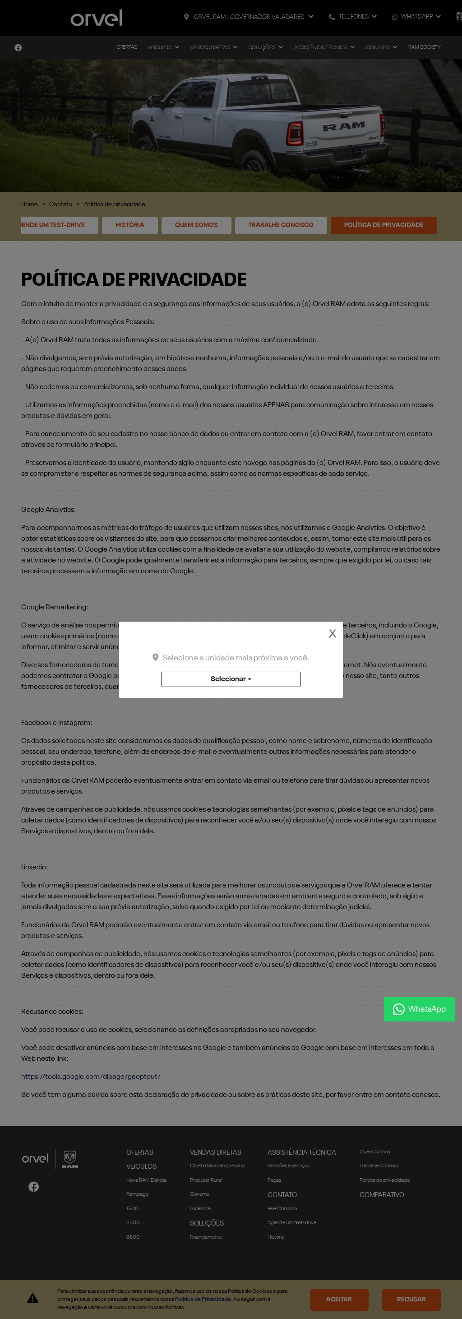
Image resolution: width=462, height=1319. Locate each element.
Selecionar (228, 679)
